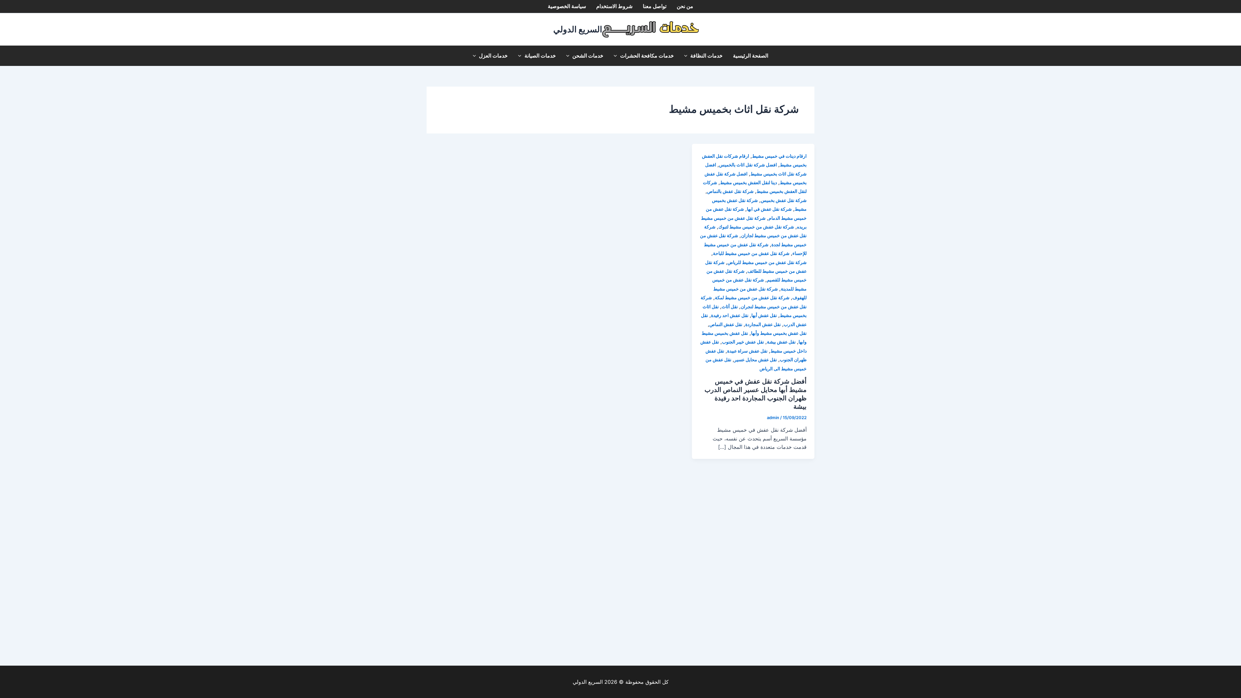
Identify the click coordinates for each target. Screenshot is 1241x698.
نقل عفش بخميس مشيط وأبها (779, 333)
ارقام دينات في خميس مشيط (779, 156)
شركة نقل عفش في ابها (769, 209)
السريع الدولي (577, 29)
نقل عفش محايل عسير (755, 359)
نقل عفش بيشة (781, 341)
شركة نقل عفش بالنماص (730, 191)
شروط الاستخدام (614, 6)
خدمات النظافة (706, 55)
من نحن (685, 6)
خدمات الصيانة (540, 55)
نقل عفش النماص (725, 324)
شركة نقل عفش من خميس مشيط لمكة (752, 297)
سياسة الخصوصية (567, 6)
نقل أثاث (730, 306)
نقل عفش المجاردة (763, 324)
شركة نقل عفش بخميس (784, 200)
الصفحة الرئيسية (750, 55)
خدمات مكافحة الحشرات (647, 55)
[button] (687, 56)
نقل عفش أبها (764, 315)
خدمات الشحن (587, 55)
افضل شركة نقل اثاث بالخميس (748, 164)
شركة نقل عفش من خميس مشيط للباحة (751, 253)
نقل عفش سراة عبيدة (747, 351)
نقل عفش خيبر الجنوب (743, 341)
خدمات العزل (493, 55)
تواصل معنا (654, 6)
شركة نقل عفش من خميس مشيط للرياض (767, 262)
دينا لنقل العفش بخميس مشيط (748, 182)
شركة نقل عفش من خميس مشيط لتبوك (756, 226)
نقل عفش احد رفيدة (729, 315)
